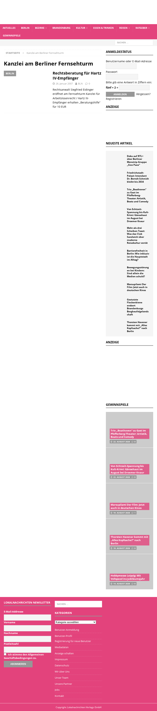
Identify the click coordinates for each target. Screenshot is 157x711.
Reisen (123, 28)
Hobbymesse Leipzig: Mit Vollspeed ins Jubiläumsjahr (128, 577)
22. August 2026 (121, 441)
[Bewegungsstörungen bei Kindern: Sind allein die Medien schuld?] (117, 271)
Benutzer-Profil (63, 636)
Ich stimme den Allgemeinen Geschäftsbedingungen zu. (24, 656)
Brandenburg (61, 28)
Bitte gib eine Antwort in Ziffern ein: (129, 82)
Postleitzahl (11, 643)
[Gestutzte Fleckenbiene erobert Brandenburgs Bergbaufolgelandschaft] (117, 304)
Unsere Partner (63, 684)
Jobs (57, 689)
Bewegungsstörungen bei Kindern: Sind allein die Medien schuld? (138, 272)
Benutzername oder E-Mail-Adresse (129, 61)
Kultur (80, 28)
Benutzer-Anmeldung (67, 629)
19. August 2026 (121, 512)
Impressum (61, 659)
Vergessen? (143, 94)
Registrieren (114, 99)
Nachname (11, 633)
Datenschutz (62, 665)
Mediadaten (62, 647)
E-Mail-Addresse (13, 611)
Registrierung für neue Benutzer (73, 641)
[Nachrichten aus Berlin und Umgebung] (78, 22)
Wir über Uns (62, 671)
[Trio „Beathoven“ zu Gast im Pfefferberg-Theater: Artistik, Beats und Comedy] (117, 193)
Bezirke (39, 28)
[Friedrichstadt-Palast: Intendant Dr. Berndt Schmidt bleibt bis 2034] (117, 177)
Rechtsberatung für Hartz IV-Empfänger (77, 76)
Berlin (25, 28)
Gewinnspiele (11, 35)
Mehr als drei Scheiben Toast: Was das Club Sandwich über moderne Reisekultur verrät (137, 235)
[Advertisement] (131, 374)
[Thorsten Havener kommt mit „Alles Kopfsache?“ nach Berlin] (117, 326)
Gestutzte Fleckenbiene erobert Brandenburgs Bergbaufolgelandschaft (138, 307)
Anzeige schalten (64, 653)
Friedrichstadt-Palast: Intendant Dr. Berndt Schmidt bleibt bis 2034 (138, 177)
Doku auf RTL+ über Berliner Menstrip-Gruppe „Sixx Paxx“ (137, 160)
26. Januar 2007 (64, 83)
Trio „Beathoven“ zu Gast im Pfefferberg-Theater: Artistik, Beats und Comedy (137, 195)
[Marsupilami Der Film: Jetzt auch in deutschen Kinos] (117, 288)
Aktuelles (9, 28)
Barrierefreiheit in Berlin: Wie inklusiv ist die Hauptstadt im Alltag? (138, 255)
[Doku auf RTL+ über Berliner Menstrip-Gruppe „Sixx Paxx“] (117, 160)
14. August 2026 (121, 583)
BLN (80, 83)
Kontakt (59, 696)
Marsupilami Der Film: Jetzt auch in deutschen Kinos (137, 287)
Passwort (111, 72)
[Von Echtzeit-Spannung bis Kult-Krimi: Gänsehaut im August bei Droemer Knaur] (117, 213)
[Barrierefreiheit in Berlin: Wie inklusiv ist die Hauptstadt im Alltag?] (117, 255)
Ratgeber (141, 28)
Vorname (9, 622)
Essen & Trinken (103, 28)
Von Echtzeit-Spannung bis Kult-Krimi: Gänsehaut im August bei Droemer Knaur (138, 215)
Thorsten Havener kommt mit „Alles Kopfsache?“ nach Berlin (137, 327)
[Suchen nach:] (134, 42)
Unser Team (61, 677)
